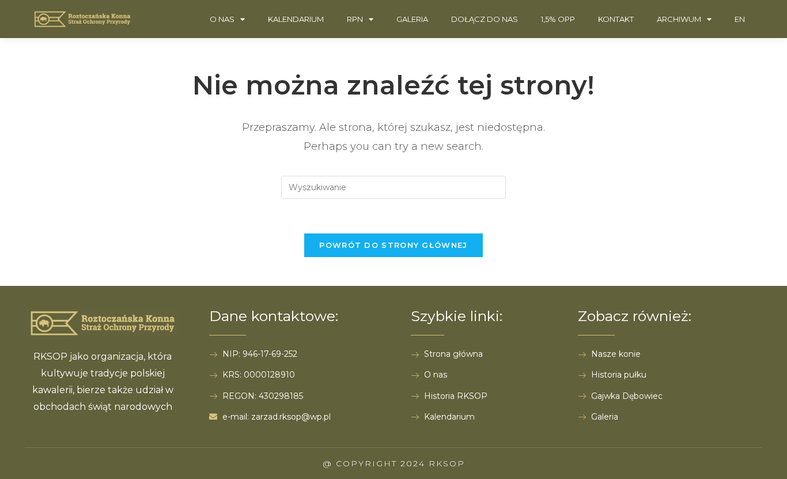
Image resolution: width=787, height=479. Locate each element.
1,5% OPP (558, 19)
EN (740, 19)
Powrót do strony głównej (393, 245)
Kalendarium (296, 19)
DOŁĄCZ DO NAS (484, 19)
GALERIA (412, 19)
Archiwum (679, 19)
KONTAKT (616, 19)
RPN (355, 19)
